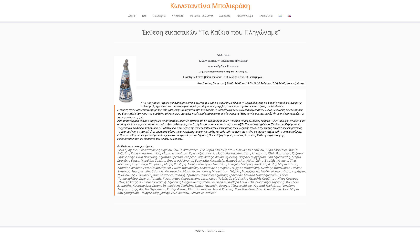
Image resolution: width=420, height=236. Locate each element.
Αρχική (132, 15)
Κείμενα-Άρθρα (245, 15)
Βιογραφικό (159, 15)
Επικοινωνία (266, 15)
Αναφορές (224, 15)
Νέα (144, 15)
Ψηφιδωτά (177, 15)
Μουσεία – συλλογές (201, 15)
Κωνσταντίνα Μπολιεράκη (210, 6)
